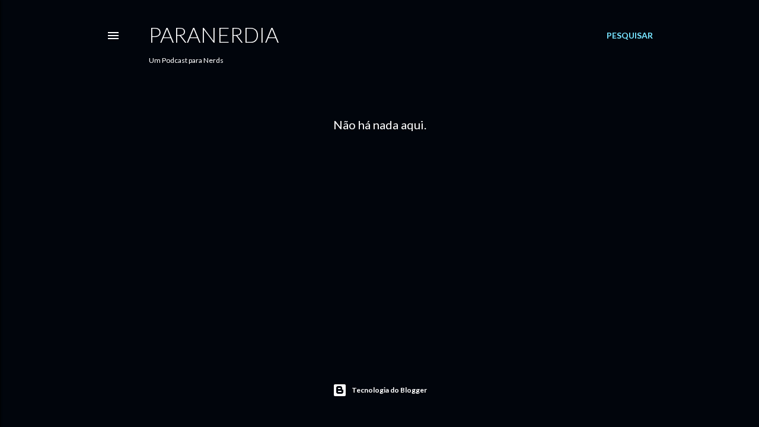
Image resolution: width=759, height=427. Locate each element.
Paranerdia (214, 34)
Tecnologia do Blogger (389, 389)
